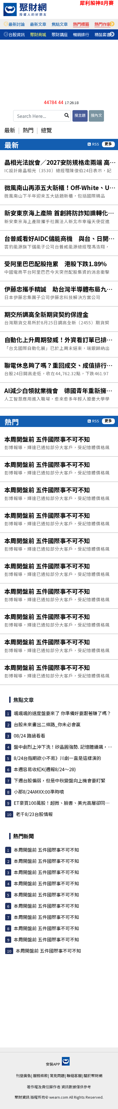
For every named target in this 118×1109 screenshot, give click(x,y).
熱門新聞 (23, 836)
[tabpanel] (16, 24)
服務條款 (40, 1075)
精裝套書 (103, 34)
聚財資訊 (22, 1097)
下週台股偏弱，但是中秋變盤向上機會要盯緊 (59, 780)
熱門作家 (103, 24)
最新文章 (38, 24)
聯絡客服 (74, 1075)
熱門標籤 (81, 24)
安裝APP (53, 1064)
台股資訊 (17, 34)
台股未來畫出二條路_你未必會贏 (47, 724)
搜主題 (80, 115)
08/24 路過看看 (29, 735)
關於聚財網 (93, 1075)
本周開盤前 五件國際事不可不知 (46, 849)
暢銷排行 (81, 34)
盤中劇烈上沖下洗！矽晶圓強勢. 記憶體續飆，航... (65, 746)
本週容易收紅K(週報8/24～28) (45, 769)
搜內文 (96, 115)
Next (112, 24)
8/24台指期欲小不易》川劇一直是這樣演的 (57, 757)
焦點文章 (60, 24)
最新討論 (17, 24)
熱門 (28, 130)
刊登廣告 (23, 1075)
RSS (95, 144)
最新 (9, 130)
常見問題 (57, 1075)
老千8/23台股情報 (34, 814)
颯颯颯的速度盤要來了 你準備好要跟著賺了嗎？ (62, 713)
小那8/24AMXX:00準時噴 (39, 791)
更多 (108, 143)
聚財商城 (38, 34)
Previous (6, 24)
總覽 (46, 130)
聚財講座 (60, 34)
